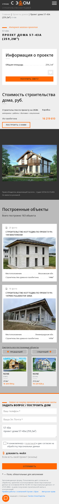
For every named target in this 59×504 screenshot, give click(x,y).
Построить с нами (16, 125)
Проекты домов (20, 14)
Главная (6, 14)
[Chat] (5, 498)
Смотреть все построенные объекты (20, 347)
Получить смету (29, 79)
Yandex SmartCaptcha (36, 496)
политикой (30, 443)
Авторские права (48, 491)
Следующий (43, 352)
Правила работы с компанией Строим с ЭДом (20, 491)
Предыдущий (16, 352)
